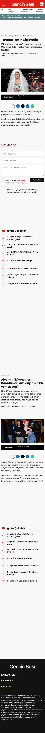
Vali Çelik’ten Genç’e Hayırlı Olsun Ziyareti (22, 253)
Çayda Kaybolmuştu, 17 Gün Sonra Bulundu (23, 275)
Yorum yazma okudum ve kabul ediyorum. (16, 181)
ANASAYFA (4, 36)
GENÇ (11, 36)
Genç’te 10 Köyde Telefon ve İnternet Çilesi (20, 238)
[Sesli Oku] (13, 106)
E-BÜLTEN (6, 686)
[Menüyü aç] (3, 4)
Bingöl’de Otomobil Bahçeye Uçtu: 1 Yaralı (23, 245)
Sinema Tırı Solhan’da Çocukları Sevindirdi (24, 18)
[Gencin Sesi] (23, 4)
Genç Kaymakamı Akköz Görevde (22, 268)
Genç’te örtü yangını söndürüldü (22, 283)
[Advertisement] (22, 212)
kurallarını (21, 180)
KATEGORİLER (8, 675)
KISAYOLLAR (7, 681)
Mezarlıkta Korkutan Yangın (19, 261)
